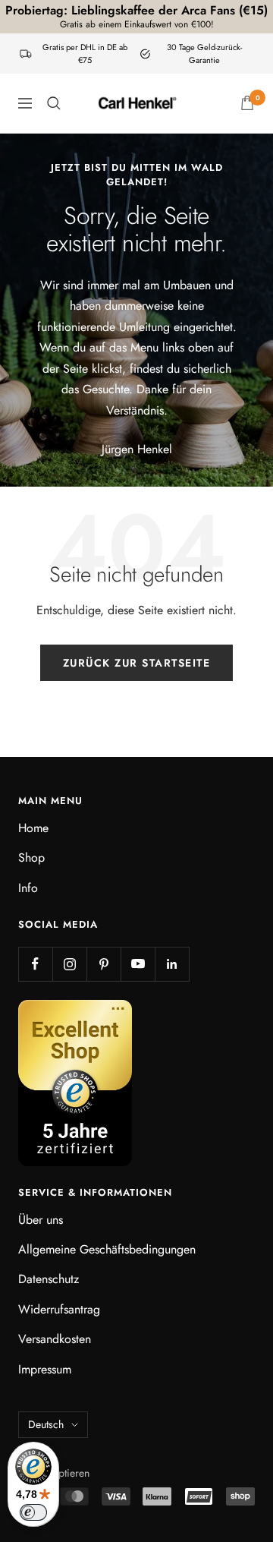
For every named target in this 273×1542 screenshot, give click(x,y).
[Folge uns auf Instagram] (69, 964)
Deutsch (46, 1424)
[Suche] (54, 103)
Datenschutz (48, 1279)
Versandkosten (54, 1339)
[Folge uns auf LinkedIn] (172, 964)
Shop (31, 857)
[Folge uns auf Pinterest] (103, 964)
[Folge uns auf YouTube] (138, 964)
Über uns (40, 1219)
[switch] (33, 1512)
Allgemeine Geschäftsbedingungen (107, 1249)
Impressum (44, 1369)
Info (28, 888)
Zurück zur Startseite (137, 662)
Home (33, 828)
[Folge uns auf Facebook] (35, 964)
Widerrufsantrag (59, 1309)
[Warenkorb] (247, 103)
